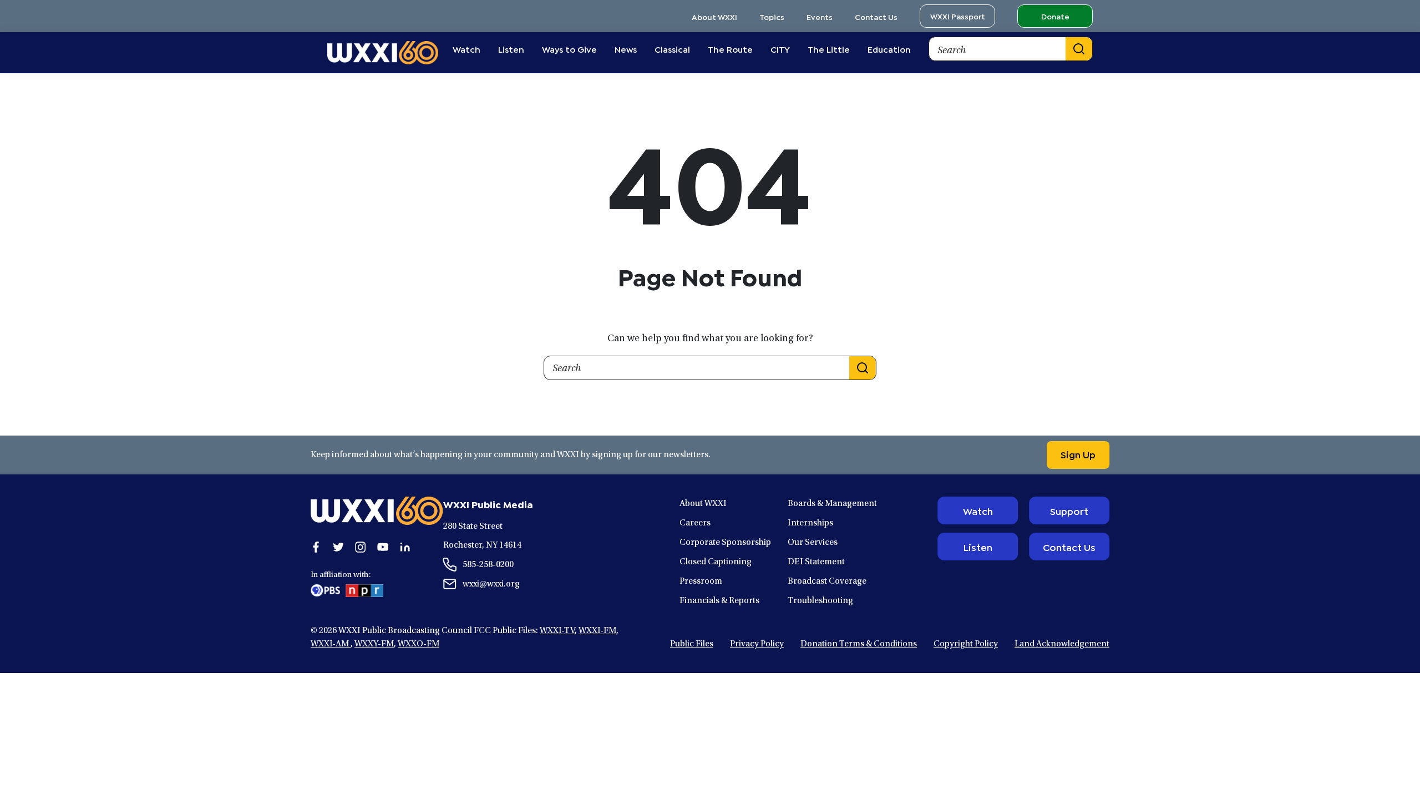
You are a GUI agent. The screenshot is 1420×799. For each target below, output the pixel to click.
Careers (695, 523)
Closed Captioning (715, 562)
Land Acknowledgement (1062, 644)
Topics (771, 16)
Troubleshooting (820, 600)
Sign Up (1078, 454)
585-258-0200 (488, 564)
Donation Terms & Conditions (858, 644)
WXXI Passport (957, 16)
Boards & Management (832, 503)
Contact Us (876, 16)
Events (820, 16)
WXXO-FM (418, 644)
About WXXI (714, 16)
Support (1069, 510)
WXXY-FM (374, 644)
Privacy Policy (757, 644)
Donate (1055, 16)
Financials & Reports (719, 600)
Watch (978, 510)
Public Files (691, 644)
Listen (977, 546)
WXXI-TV (557, 630)
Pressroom (700, 581)
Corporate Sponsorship (725, 542)
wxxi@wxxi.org (491, 584)
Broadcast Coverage (827, 581)
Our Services (813, 542)
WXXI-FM (597, 630)
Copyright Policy (966, 644)
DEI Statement (816, 562)
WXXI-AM (331, 644)
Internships (810, 523)
